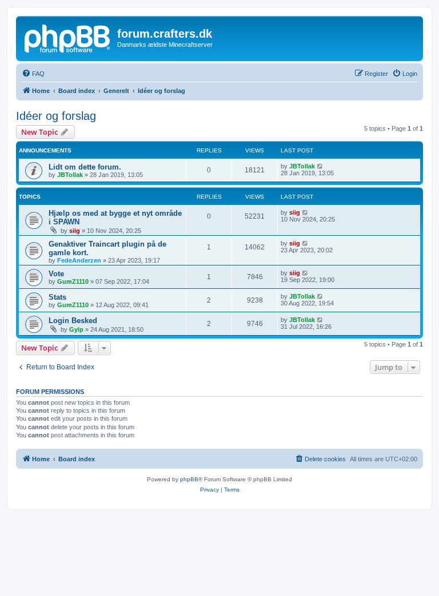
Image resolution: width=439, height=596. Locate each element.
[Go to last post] (320, 166)
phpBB (189, 479)
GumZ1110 (73, 281)
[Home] (68, 37)
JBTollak (70, 174)
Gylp (76, 329)
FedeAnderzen (79, 260)
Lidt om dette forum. (85, 167)
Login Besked (73, 320)
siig (74, 230)
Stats (57, 297)
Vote (56, 273)
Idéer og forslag (56, 116)
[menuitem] (33, 73)
